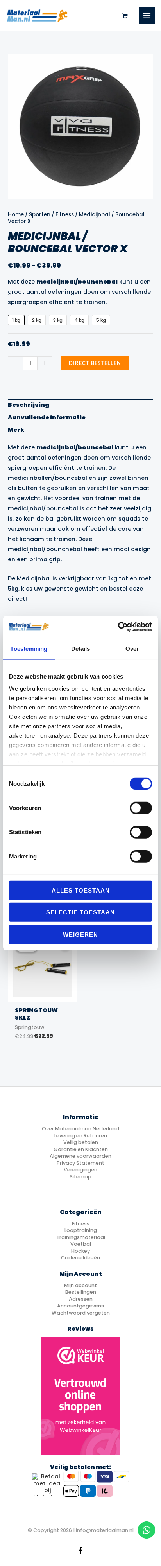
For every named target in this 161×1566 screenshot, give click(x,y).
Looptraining (80, 1230)
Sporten (39, 214)
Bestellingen (80, 1292)
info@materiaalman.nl (105, 1530)
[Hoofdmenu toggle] (147, 15)
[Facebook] (80, 1550)
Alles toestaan (81, 890)
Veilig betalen (80, 1142)
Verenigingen (80, 1169)
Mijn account (80, 1285)
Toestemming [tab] (28, 648)
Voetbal (80, 1244)
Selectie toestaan (80, 912)
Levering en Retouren (80, 1135)
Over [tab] (132, 648)
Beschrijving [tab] (28, 405)
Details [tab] (80, 648)
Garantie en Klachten (81, 1149)
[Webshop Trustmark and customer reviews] (80, 1396)
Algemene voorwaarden (80, 1156)
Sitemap (80, 1176)
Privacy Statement (80, 1163)
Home (16, 214)
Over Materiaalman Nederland (80, 1128)
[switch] (141, 807)
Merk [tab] (16, 430)
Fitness (64, 214)
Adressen (81, 1299)
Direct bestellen (95, 363)
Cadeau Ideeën (80, 1257)
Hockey (80, 1251)
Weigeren (80, 934)
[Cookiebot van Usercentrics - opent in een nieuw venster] (118, 627)
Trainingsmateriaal (80, 1237)
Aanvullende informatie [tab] (47, 417)
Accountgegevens (80, 1305)
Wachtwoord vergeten (81, 1312)
